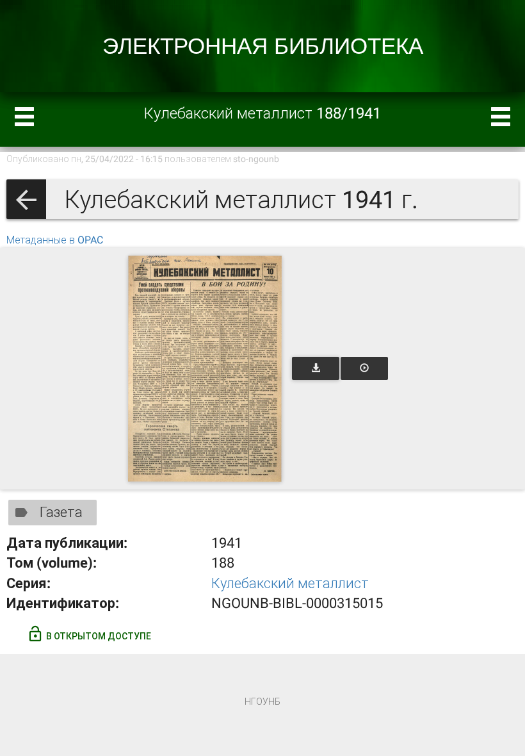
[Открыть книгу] (205, 369)
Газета (61, 512)
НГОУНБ (262, 701)
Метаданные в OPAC (54, 240)
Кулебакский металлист (290, 583)
